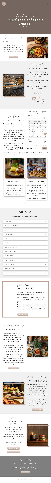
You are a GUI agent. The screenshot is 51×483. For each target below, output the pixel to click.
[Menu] (48, 4)
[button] (24, 203)
